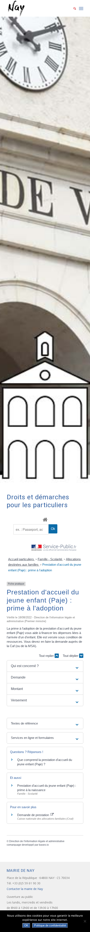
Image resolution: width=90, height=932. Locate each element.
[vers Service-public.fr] (54, 548)
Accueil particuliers (21, 559)
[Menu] (81, 8)
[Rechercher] (72, 8)
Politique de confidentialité (50, 925)
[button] (45, 666)
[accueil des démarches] (45, 519)
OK (26, 925)
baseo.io (44, 844)
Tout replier (47, 655)
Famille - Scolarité (50, 559)
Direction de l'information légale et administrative (36, 841)
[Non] (85, 921)
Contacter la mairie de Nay (25, 889)
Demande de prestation (33, 815)
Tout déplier (71, 655)
